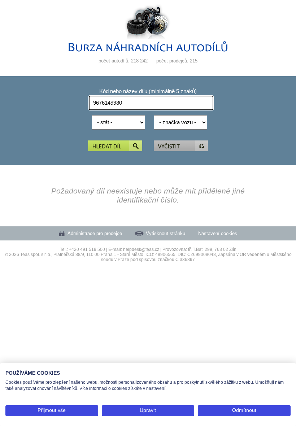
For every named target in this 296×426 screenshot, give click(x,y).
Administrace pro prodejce (95, 233)
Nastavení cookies (217, 233)
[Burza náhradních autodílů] (148, 50)
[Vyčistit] (181, 146)
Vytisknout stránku (165, 233)
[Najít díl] (115, 146)
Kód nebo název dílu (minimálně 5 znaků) (148, 91)
